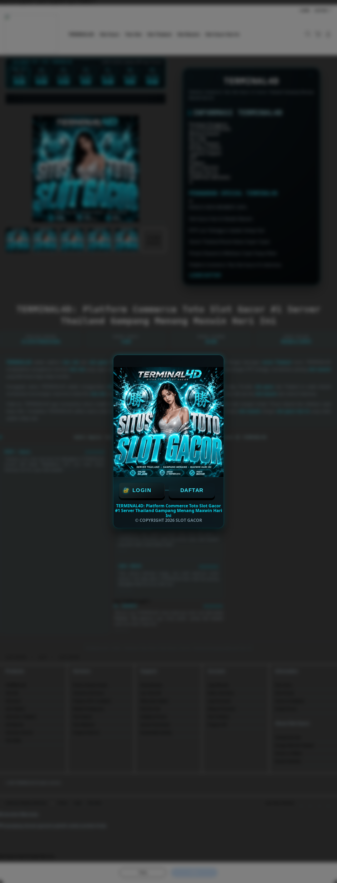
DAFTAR (192, 490)
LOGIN (141, 490)
